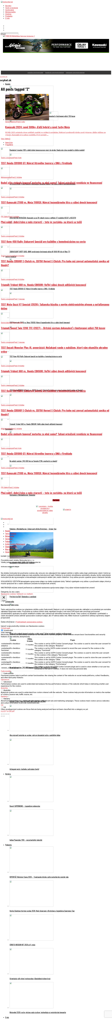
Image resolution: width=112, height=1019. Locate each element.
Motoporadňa (10, 12)
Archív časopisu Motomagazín (15, 542)
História (8, 14)
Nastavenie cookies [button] (8, 592)
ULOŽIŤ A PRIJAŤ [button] (8, 709)
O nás (7, 18)
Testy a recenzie (11, 8)
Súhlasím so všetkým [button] (25, 592)
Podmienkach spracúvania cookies (29, 620)
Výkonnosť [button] (5, 678)
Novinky (8, 6)
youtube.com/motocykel (35, 70)
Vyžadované (8, 628)
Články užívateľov (11, 544)
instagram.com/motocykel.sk (75, 70)
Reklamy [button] (4, 694)
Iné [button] (2, 703)
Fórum (7, 550)
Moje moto (8, 547)
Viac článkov (5, 137)
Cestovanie (9, 10)
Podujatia (8, 16)
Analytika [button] (4, 686)
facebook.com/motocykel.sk (54, 70)
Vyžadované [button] (5, 626)
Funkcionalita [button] (6, 669)
